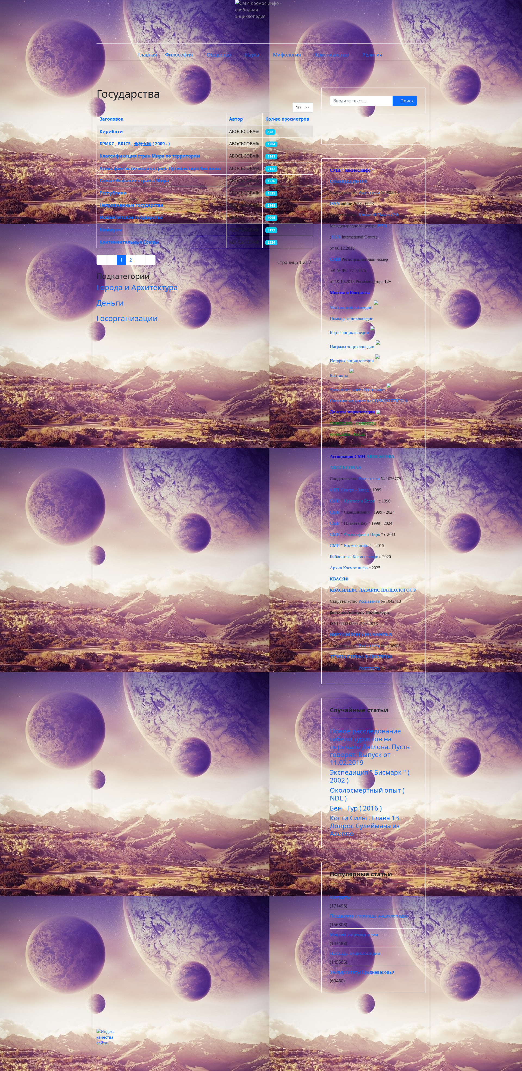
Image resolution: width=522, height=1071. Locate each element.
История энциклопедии (352, 361)
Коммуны (111, 230)
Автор (236, 119)
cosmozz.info (341, 423)
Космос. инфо (365, 556)
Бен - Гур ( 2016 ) (356, 807)
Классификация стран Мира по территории (150, 156)
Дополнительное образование (357, 389)
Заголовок (111, 119)
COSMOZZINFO (346, 181)
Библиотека (341, 556)
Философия (179, 54)
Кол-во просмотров (287, 119)
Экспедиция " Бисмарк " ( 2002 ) (369, 776)
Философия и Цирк (362, 534)
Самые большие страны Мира (134, 181)
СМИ (335, 501)
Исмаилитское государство (131, 217)
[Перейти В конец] (150, 260)
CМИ (335, 170)
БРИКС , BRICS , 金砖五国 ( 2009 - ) (135, 144)
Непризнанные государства (131, 205)
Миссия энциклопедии (352, 307)
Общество (219, 54)
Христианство (332, 54)
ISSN (335, 203)
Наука (252, 54)
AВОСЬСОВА (380, 456)
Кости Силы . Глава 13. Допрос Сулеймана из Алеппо (365, 825)
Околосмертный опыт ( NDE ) (367, 794)
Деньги (110, 302)
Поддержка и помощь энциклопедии (369, 916)
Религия (372, 54)
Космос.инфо (357, 170)
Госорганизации (127, 318)
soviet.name (340, 434)
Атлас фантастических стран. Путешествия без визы (160, 168)
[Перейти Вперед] (140, 260)
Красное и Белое (359, 501)
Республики (113, 193)
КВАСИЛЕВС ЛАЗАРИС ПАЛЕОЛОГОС (371, 590)
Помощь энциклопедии (352, 318)
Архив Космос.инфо (349, 568)
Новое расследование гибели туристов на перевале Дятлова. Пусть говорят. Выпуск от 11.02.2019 (370, 746)
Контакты (339, 375)
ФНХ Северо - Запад (349, 490)
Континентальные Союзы (129, 242)
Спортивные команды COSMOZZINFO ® (369, 400)
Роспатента (369, 192)
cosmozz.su (366, 423)
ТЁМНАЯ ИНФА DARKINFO (359, 657)
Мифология (287, 54)
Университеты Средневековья (362, 972)
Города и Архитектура (137, 287)
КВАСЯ (337, 579)
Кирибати (111, 131)
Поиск (406, 101)
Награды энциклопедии (352, 346)
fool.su (359, 434)
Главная (147, 54)
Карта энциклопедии (349, 332)
